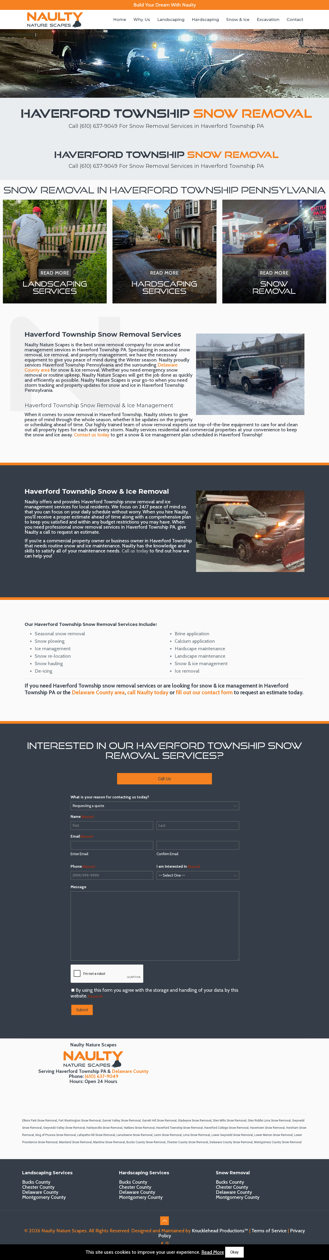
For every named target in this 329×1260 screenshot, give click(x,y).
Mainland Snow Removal (75, 1142)
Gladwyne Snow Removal (194, 1120)
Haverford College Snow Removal (226, 1127)
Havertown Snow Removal (267, 1127)
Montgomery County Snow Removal (278, 1142)
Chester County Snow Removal (187, 1142)
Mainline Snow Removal (109, 1142)
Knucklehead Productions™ (220, 1231)
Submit (82, 1010)
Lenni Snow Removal (168, 1135)
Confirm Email (167, 854)
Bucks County (36, 1182)
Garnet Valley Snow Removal (121, 1120)
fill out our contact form (204, 692)
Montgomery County (44, 1197)
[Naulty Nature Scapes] (55, 19)
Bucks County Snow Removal (145, 1142)
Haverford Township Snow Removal (179, 1127)
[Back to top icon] (164, 1221)
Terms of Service (269, 1231)
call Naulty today (147, 692)
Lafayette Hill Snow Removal (96, 1135)
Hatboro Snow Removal (139, 1127)
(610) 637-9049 (99, 126)
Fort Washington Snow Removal (80, 1120)
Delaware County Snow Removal (231, 1142)
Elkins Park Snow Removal (39, 1120)
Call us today (135, 551)
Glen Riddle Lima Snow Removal (269, 1120)
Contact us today (91, 435)
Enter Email (79, 854)
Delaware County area (98, 692)
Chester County (38, 1187)
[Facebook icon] (162, 1243)
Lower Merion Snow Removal (273, 1135)
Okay (234, 1252)
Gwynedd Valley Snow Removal (64, 1127)
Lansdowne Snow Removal (134, 1135)
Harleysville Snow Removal (104, 1127)
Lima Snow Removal (196, 1135)
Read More (212, 1252)
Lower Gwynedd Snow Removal (232, 1135)
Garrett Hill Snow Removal (159, 1120)
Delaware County (130, 1071)
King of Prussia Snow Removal (55, 1135)
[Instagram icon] (167, 1243)
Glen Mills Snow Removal (229, 1120)
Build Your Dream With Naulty (164, 5)
